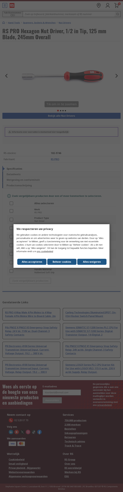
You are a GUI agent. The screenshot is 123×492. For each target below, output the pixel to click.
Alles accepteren (32, 261)
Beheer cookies (62, 261)
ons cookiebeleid (45, 251)
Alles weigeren (92, 261)
